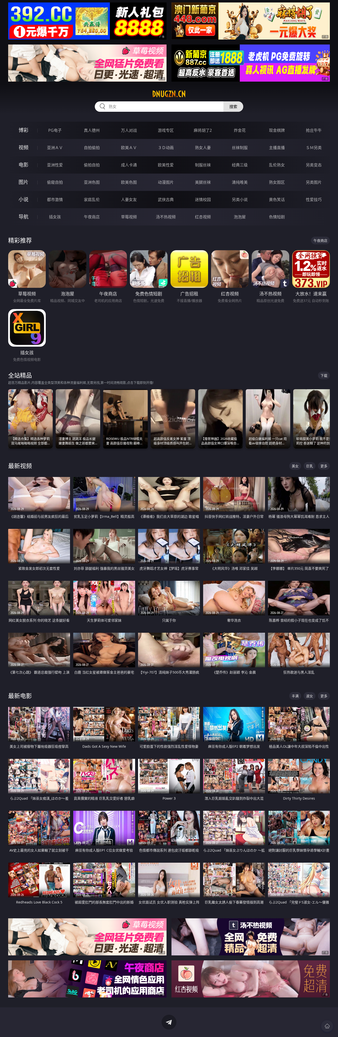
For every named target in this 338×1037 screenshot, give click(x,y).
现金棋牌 (277, 130)
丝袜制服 (240, 147)
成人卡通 (129, 165)
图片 (23, 182)
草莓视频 (129, 217)
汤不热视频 (166, 217)
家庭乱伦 (92, 199)
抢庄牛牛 (314, 130)
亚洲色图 (92, 182)
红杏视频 (203, 217)
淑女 (309, 696)
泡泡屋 (240, 217)
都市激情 (55, 199)
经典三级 (240, 165)
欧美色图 (129, 182)
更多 (323, 466)
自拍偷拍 (92, 147)
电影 (23, 164)
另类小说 (240, 199)
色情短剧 (277, 217)
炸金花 (240, 130)
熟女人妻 (203, 147)
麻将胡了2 (203, 130)
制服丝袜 (203, 165)
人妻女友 (129, 199)
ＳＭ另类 (314, 147)
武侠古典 (166, 199)
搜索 (233, 106)
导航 (23, 216)
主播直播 (277, 147)
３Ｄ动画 (166, 147)
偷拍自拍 (92, 165)
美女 (295, 466)
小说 (23, 199)
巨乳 (309, 466)
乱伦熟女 (277, 165)
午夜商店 (92, 217)
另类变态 (314, 165)
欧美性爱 (166, 165)
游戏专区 (166, 130)
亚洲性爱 (55, 165)
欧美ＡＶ (129, 147)
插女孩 (55, 217)
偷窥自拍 (55, 182)
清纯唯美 (240, 182)
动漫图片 (166, 182)
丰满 (295, 696)
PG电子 (55, 130)
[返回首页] (327, 1026)
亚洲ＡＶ (55, 147)
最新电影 (20, 696)
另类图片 (314, 182)
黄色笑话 (277, 199)
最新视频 (20, 466)
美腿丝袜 (203, 182)
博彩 (23, 130)
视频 (23, 147)
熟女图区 (277, 182)
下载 (323, 375)
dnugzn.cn (169, 94)
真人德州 (92, 130)
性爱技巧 (314, 199)
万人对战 (129, 130)
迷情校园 (203, 199)
